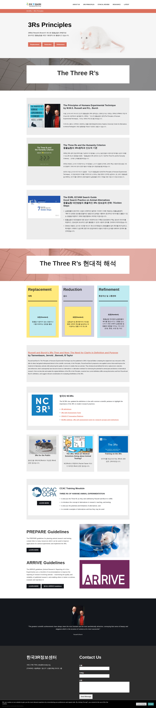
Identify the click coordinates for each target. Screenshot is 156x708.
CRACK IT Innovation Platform (72, 416)
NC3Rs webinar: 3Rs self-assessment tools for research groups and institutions (90, 420)
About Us (76, 4)
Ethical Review (103, 4)
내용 (81, 680)
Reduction (48, 44)
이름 (81, 665)
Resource (117, 4)
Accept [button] (151, 704)
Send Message (86, 696)
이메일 (82, 673)
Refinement (60, 44)
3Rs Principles (88, 4)
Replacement (34, 44)
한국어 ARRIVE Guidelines (53, 586)
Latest (126, 4)
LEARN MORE (44, 503)
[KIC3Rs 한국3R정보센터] (34, 5)
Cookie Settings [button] (141, 704)
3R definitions (66, 409)
